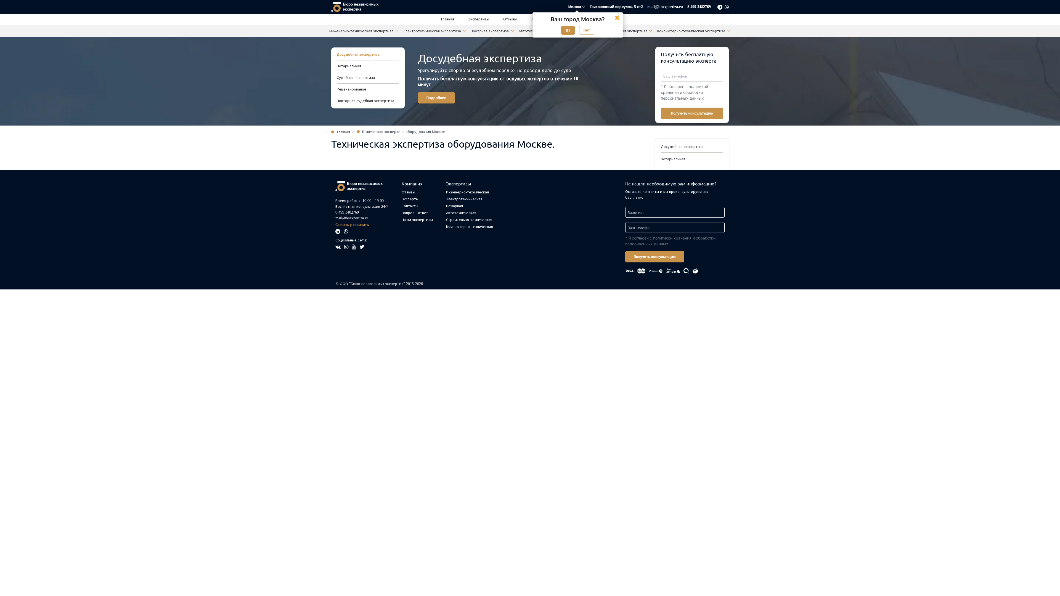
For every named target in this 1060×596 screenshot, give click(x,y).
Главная (447, 19)
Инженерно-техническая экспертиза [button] (361, 31)
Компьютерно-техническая (469, 227)
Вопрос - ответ (415, 213)
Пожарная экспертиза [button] (490, 31)
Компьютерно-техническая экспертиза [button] (691, 31)
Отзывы (510, 19)
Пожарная (454, 206)
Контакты (410, 206)
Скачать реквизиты (352, 225)
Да (568, 30)
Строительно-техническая (469, 220)
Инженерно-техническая (467, 192)
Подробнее (436, 98)
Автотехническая (461, 213)
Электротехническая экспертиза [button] (432, 31)
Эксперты (410, 199)
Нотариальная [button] (673, 159)
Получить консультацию (692, 113)
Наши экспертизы (417, 220)
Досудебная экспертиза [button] (682, 147)
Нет (587, 30)
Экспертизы (478, 19)
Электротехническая (464, 199)
